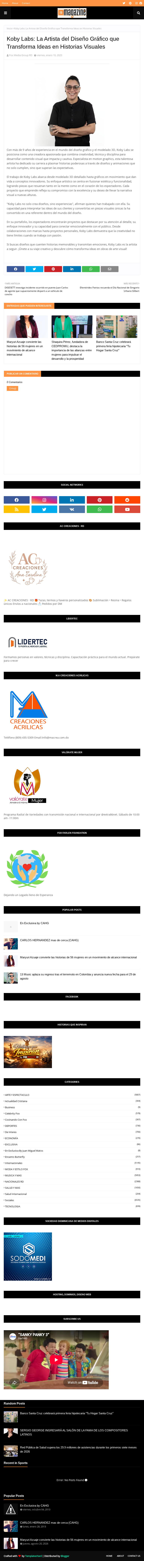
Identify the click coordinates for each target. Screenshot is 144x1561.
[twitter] (124, 3)
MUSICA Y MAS (72, 1175)
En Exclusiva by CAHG (34, 923)
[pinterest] (130, 3)
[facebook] (140, 3)
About (15, 3)
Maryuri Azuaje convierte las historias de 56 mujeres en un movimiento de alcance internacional (25, 348)
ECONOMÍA (72, 1138)
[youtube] (127, 509)
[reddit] (127, 500)
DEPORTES (72, 1126)
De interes (72, 1132)
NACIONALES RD (72, 1181)
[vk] (72, 509)
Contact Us (134, 1555)
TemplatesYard (33, 1556)
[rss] (17, 509)
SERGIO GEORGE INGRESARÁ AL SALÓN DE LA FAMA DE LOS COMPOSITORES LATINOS (74, 1432)
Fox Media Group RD (20, 55)
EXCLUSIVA (72, 1144)
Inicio (9, 28)
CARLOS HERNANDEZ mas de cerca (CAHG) (49, 940)
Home (5, 3)
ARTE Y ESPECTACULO (72, 1095)
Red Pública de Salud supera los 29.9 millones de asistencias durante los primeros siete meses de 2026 (78, 1449)
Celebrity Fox (72, 1113)
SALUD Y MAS (72, 1187)
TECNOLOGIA (72, 1206)
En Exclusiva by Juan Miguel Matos (72, 1150)
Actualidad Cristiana (72, 1101)
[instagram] (136, 3)
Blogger (65, 1556)
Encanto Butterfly (72, 1157)
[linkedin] (72, 500)
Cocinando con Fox (72, 1119)
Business (72, 1107)
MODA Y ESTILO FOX (72, 1169)
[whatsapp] (100, 509)
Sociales (72, 1200)
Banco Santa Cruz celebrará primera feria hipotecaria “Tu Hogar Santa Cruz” (113, 346)
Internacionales (72, 1163)
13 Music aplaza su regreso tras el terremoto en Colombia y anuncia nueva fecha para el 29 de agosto (78, 976)
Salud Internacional (72, 1194)
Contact (26, 3)
